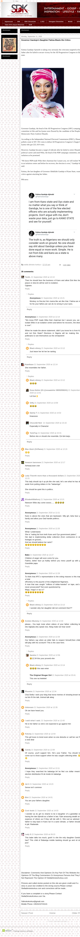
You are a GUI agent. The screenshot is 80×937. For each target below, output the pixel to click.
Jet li (27, 784)
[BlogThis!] (65, 265)
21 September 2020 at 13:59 (46, 403)
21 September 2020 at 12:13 (43, 277)
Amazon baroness (33, 462)
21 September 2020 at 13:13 (53, 605)
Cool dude (29, 811)
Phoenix (28, 691)
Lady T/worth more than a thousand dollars (44, 476)
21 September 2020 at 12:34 (48, 637)
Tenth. (28, 277)
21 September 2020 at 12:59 (43, 750)
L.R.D (42, 21)
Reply (27, 289)
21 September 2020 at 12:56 (48, 655)
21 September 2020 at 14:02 (49, 413)
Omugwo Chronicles (56, 21)
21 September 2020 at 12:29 (48, 573)
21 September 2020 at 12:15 (55, 449)
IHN (18, 21)
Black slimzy (35, 348)
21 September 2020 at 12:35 (46, 707)
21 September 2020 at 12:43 (53, 720)
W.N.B (70, 21)
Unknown (29, 707)
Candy (28, 750)
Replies (31, 294)
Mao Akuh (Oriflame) (34, 449)
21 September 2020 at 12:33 (51, 621)
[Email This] (64, 265)
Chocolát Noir (36, 423)
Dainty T (33, 413)
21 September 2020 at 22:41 (49, 433)
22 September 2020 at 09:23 (43, 834)
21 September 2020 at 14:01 (41, 797)
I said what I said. (33, 720)
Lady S (28, 834)
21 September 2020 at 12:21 (52, 499)
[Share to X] (67, 265)
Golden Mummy (32, 621)
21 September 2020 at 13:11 (48, 768)
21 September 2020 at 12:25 (48, 528)
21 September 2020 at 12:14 (48, 317)
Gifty (32, 403)
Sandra (33, 655)
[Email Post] (59, 265)
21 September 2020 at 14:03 (46, 811)
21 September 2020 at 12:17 (53, 462)
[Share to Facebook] (68, 265)
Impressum (9, 21)
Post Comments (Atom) (57, 921)
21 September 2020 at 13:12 (53, 348)
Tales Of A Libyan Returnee (14, 25)
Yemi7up (33, 433)
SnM (30, 25)
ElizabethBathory (32, 499)
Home (52, 913)
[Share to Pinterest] (69, 265)
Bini (27, 797)
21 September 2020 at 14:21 (53, 298)
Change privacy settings (23, 931)
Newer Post (27, 913)
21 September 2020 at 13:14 (53, 665)
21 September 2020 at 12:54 (43, 734)
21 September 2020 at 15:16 (55, 423)
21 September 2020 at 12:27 (42, 555)
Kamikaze (29, 364)
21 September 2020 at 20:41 (64, 675)
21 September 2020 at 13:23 (41, 784)
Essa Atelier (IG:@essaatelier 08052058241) (49, 390)
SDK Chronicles (30, 21)
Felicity (28, 734)
